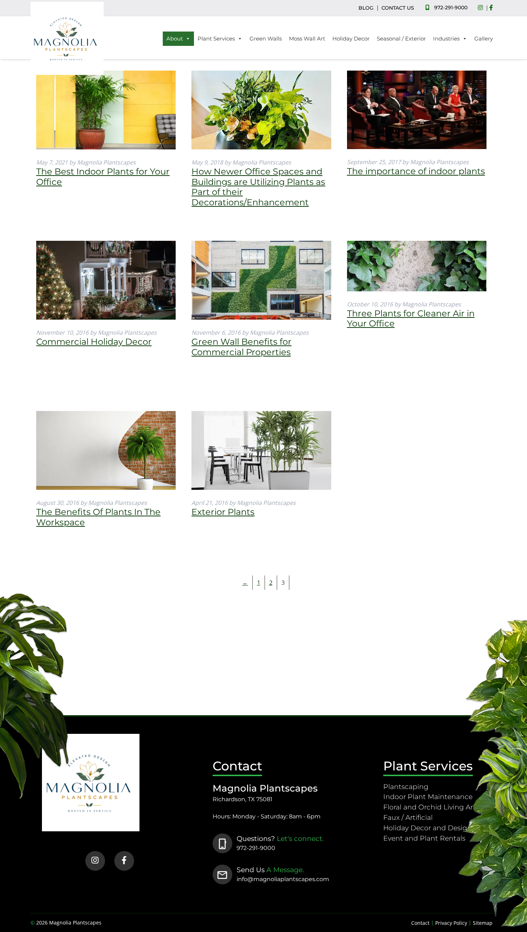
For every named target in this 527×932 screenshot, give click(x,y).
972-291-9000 (450, 7)
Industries (446, 38)
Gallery (483, 38)
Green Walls (266, 38)
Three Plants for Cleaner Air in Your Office (411, 318)
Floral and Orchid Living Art (429, 807)
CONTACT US (397, 8)
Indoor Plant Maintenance (428, 796)
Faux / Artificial (408, 817)
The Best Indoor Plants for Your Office (103, 176)
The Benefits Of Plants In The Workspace (98, 517)
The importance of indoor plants (416, 171)
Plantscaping (405, 786)
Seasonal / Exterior (401, 38)
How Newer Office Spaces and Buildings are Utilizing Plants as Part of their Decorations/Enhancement (258, 186)
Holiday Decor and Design (427, 827)
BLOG (366, 8)
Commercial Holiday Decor (94, 341)
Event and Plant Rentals (424, 838)
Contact (420, 922)
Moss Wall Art (307, 38)
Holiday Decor (351, 38)
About (174, 38)
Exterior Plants (223, 512)
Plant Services (216, 38)
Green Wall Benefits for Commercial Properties (241, 346)
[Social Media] (482, 8)
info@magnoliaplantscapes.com (283, 879)
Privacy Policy (451, 922)
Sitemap (483, 922)
